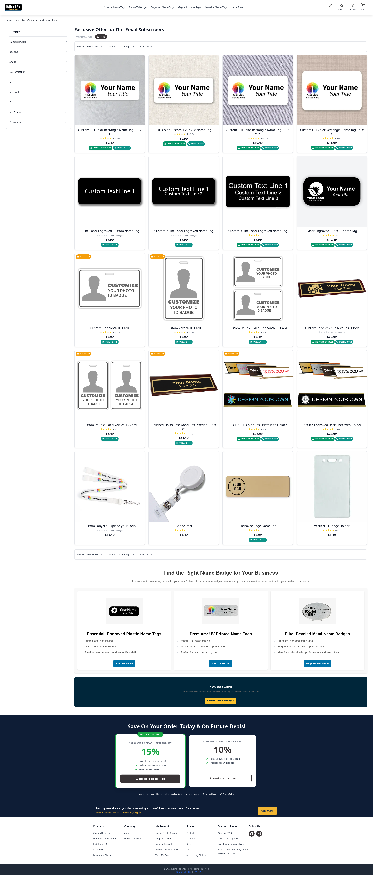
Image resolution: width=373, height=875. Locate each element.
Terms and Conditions (212, 794)
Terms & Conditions (181, 871)
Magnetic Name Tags (189, 7)
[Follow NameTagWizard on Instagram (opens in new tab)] (259, 834)
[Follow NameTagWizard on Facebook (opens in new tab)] (252, 834)
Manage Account (163, 844)
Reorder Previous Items (166, 849)
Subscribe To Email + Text (150, 779)
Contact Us (191, 833)
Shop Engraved (124, 663)
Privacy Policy (228, 794)
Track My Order (162, 855)
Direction (111, 46)
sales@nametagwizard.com (231, 844)
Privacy (197, 871)
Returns (190, 844)
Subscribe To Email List (223, 778)
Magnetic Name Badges (105, 838)
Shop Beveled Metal (317, 663)
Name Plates (238, 7)
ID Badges (98, 849)
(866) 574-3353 (225, 833)
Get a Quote (267, 810)
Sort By (80, 46)
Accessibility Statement (197, 855)
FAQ (188, 849)
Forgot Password (163, 838)
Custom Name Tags (114, 7)
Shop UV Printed (220, 663)
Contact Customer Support (220, 700)
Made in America (132, 838)
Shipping (190, 838)
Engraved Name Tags (162, 7)
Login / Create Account (166, 833)
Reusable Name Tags (215, 7)
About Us (128, 833)
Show (141, 46)
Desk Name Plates (102, 855)
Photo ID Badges (138, 7)
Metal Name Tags (101, 844)
